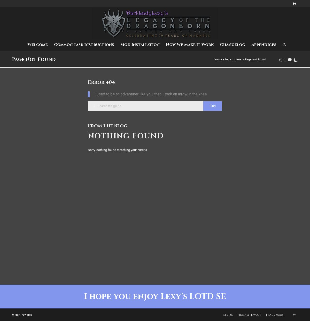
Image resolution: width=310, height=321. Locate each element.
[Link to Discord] (294, 3)
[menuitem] (37, 45)
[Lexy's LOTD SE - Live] (155, 23)
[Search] (282, 45)
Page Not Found (34, 59)
